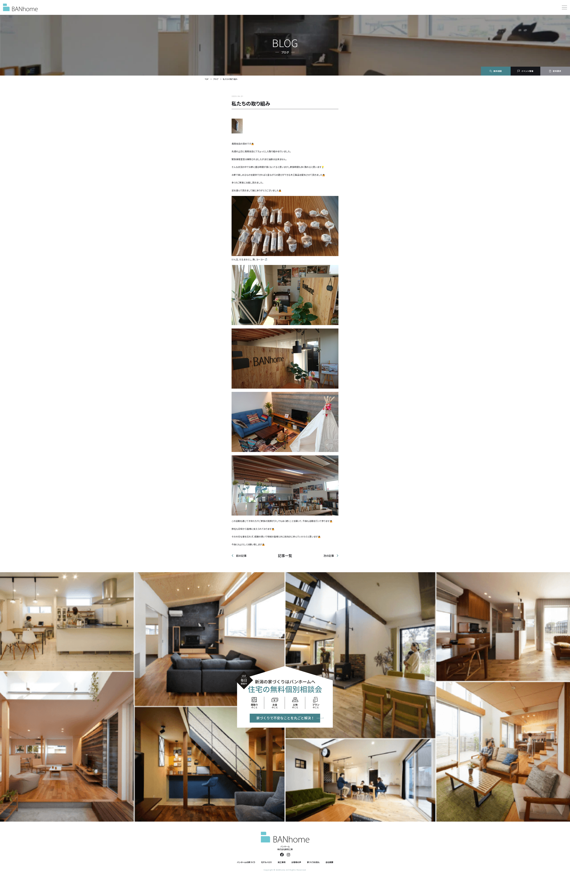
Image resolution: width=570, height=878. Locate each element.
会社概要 (329, 862)
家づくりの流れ (313, 862)
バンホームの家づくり (246, 862)
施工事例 (281, 862)
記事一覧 (285, 555)
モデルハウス (266, 862)
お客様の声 (296, 862)
